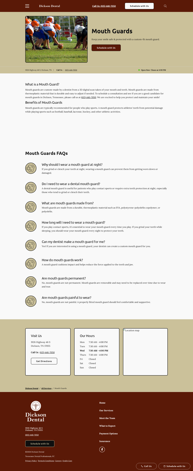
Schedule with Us (139, 5)
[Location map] (145, 352)
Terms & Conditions (46, 461)
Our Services (106, 410)
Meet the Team (107, 418)
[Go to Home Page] (49, 6)
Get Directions (44, 361)
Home (102, 402)
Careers (58, 461)
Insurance (104, 441)
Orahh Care (67, 461)
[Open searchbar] (165, 6)
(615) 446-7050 (71, 70)
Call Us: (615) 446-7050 (104, 6)
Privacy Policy (31, 461)
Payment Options (108, 433)
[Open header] (27, 6)
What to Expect (107, 425)
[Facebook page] (102, 449)
